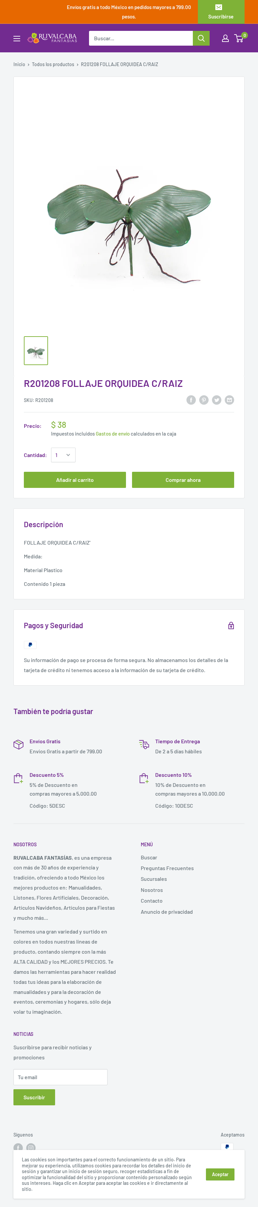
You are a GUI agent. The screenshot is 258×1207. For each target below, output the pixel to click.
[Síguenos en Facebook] (18, 1147)
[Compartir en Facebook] (191, 399)
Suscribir (34, 1097)
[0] (239, 38)
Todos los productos (53, 64)
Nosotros (152, 890)
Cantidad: (35, 455)
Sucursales (154, 878)
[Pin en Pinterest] (204, 399)
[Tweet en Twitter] (216, 399)
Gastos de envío (113, 434)
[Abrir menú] (16, 38)
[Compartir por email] (229, 399)
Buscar (149, 857)
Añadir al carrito (75, 479)
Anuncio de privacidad (167, 911)
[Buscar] (201, 38)
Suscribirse (220, 16)
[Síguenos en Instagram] (31, 1147)
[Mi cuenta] (225, 38)
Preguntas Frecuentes (167, 868)
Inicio (19, 64)
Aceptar (220, 1174)
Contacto (152, 900)
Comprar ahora (183, 479)
